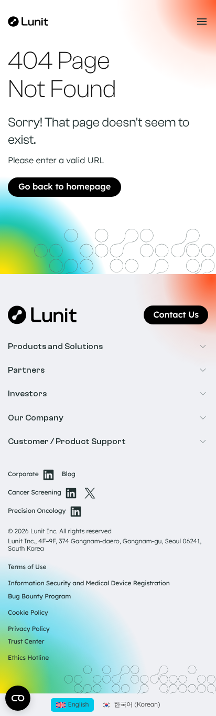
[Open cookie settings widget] (17, 698)
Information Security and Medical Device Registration (89, 583)
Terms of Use (27, 567)
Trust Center (26, 641)
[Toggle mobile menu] (202, 21)
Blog (68, 474)
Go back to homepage (64, 187)
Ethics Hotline (28, 657)
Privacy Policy (29, 629)
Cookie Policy (28, 612)
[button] (108, 347)
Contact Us (176, 315)
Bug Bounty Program (39, 596)
